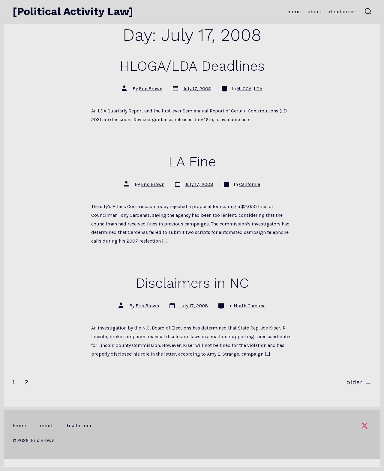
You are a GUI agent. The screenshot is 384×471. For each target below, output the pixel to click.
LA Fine (192, 162)
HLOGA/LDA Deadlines (192, 66)
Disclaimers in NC (192, 283)
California (249, 184)
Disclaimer (342, 11)
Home (294, 11)
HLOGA (244, 88)
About (315, 11)
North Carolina (250, 306)
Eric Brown (150, 88)
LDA (258, 88)
